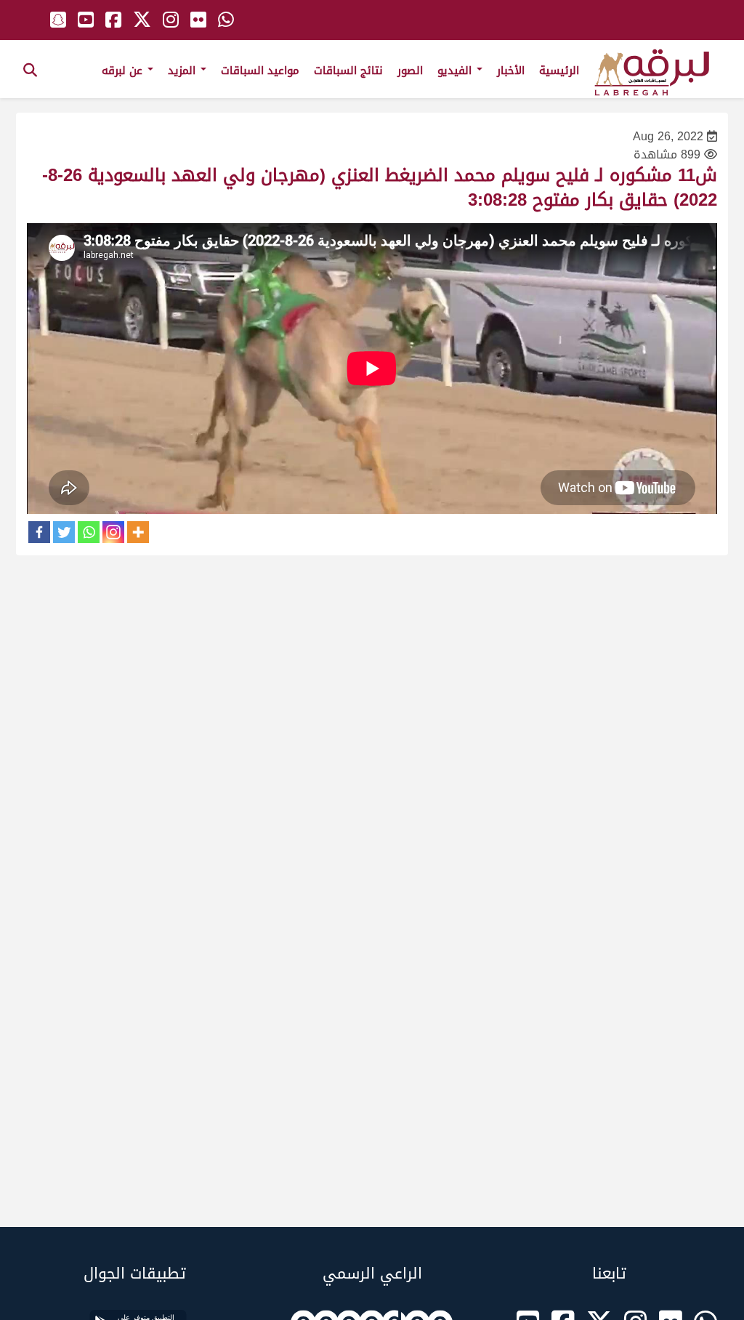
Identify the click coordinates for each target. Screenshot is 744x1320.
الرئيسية (559, 70)
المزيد (183, 70)
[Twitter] (64, 532)
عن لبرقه (124, 70)
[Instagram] (113, 532)
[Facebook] (39, 532)
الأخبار (511, 70)
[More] (138, 532)
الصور (410, 70)
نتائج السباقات (348, 70)
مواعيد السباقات (260, 70)
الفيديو (456, 70)
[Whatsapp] (89, 532)
